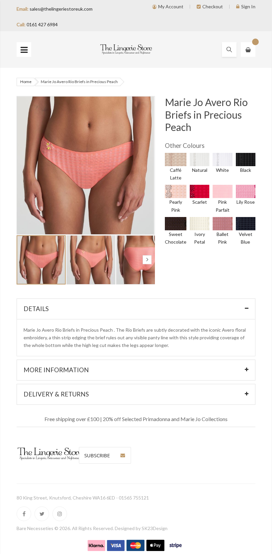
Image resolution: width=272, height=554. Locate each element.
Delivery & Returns (56, 394)
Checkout (212, 6)
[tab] (136, 308)
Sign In (248, 6)
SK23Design (155, 528)
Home (26, 81)
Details (36, 308)
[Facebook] (24, 513)
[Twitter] (41, 513)
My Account (170, 6)
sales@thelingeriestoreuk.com (61, 9)
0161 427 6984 (42, 24)
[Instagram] (59, 513)
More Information (56, 370)
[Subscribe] (122, 455)
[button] (91, 260)
